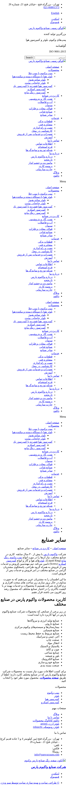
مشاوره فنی (45, 124)
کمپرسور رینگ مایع (35, 92)
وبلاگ (56, 172)
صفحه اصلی (52, 66)
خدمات (55, 118)
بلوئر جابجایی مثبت (35, 82)
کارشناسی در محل (41, 130)
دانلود (56, 175)
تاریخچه (48, 159)
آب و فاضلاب (45, 102)
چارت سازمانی (44, 169)
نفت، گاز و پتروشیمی (40, 98)
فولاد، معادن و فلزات (40, 108)
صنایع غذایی (45, 111)
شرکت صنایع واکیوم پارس (48, 767)
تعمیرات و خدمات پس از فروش (34, 134)
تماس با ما (53, 140)
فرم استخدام (45, 146)
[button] (33, 181)
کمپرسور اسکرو (37, 89)
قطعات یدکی (45, 121)
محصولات (53, 70)
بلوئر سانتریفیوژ (37, 79)
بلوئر (42, 560)
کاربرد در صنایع (50, 95)
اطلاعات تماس (44, 143)
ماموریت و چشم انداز (40, 162)
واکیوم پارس (50, 554)
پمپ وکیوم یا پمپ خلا (40, 73)
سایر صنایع (46, 114)
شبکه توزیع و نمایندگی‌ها (39, 150)
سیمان (48, 105)
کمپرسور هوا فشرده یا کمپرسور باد (32, 86)
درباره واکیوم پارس (41, 156)
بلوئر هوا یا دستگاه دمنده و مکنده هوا (32, 76)
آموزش (48, 137)
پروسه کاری (45, 166)
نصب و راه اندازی (42, 127)
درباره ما (54, 153)
